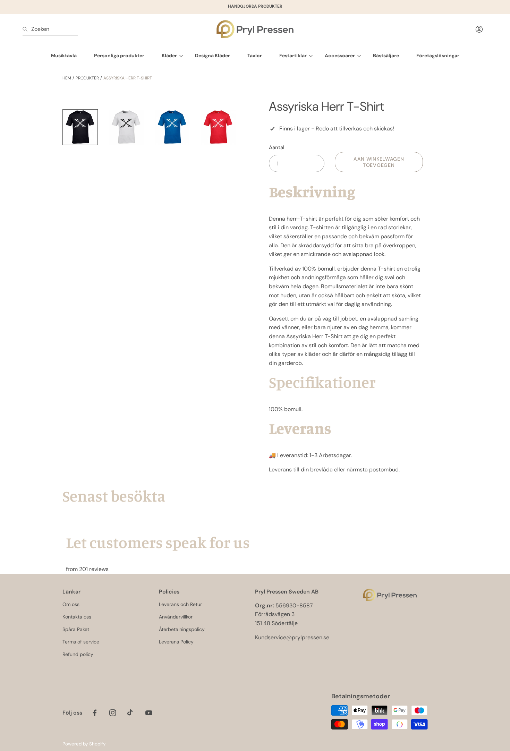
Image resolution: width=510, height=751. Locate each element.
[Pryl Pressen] (255, 29)
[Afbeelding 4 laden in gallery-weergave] (218, 127)
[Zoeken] (27, 29)
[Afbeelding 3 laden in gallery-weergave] (172, 127)
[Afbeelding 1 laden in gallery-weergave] (80, 127)
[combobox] (50, 29)
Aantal (276, 147)
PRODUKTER (87, 78)
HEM (66, 78)
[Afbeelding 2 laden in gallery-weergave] (126, 127)
